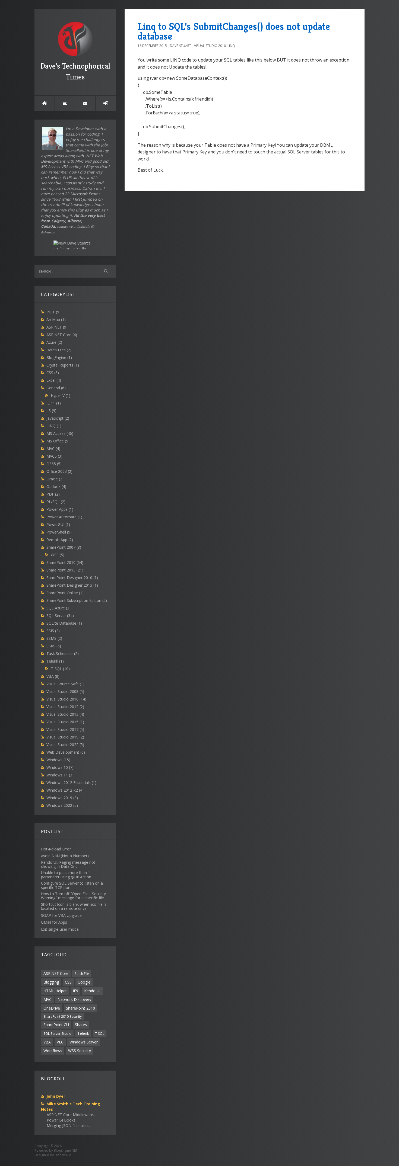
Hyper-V (60, 395)
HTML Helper (55, 990)
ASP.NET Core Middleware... (71, 1114)
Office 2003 (59, 471)
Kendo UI (92, 990)
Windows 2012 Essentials (71, 782)
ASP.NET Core (61, 334)
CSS (52, 372)
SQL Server (60, 615)
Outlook (56, 486)
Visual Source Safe (65, 683)
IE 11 (53, 403)
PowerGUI (58, 524)
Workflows (52, 1050)
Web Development (65, 752)
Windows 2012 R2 (65, 790)
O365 (54, 463)
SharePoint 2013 (64, 570)
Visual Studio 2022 (65, 744)
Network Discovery (74, 999)
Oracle (55, 478)
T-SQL (60, 668)
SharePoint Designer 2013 (72, 585)
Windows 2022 (62, 805)
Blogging (51, 982)
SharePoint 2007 (63, 547)
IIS (51, 410)
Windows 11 (60, 775)
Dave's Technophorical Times (75, 71)
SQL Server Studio (57, 1033)
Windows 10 (60, 767)
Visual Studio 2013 (65, 714)
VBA (52, 676)
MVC (53, 448)
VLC (60, 1042)
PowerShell (59, 532)
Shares (81, 1024)
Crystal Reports (62, 365)
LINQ (53, 425)
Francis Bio (63, 1155)
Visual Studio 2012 (65, 706)
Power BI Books (61, 1120)
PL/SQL (55, 501)
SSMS (54, 638)
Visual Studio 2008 (65, 691)
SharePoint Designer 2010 (72, 577)
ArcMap (56, 319)
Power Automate (64, 516)
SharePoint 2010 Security (62, 1016)
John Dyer (55, 1096)
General (56, 387)
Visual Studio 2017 (65, 729)
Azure (54, 342)
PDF (53, 494)
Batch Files (58, 349)
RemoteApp (59, 539)
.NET (53, 311)
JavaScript (57, 418)
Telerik (55, 661)
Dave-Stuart (180, 45)
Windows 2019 (62, 797)
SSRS (53, 645)
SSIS (53, 630)
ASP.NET (57, 327)
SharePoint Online (65, 592)
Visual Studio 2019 (65, 737)
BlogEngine (59, 357)
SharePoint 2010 (64, 562)
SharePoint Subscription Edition (76, 600)
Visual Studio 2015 (65, 721)
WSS (57, 554)
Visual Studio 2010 (66, 699)
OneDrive (51, 1008)
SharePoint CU (56, 1024)
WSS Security (79, 1050)
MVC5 (54, 456)
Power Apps (59, 509)
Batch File (81, 973)
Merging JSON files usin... (68, 1125)
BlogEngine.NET (66, 1150)
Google (84, 982)
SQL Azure (58, 608)
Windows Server (83, 1042)
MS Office (57, 441)
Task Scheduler (62, 653)
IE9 (75, 990)
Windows (58, 759)
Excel (53, 380)
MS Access (59, 433)
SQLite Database (64, 623)
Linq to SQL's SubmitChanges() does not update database (234, 31)
